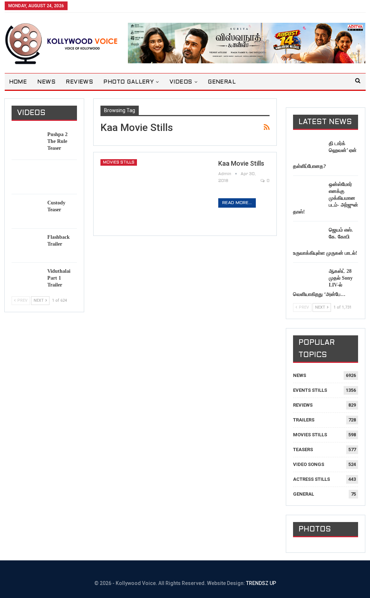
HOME (18, 82)
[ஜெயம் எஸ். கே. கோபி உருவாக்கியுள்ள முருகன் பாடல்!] (308, 238)
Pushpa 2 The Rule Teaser (57, 141)
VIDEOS (180, 82)
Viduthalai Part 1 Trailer (58, 278)
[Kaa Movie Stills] (154, 194)
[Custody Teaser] (27, 210)
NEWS (46, 82)
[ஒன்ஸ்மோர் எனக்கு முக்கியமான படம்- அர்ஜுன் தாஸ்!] (308, 192)
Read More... (237, 203)
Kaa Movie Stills (241, 163)
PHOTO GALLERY (128, 82)
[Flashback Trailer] (27, 245)
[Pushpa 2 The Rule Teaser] (27, 142)
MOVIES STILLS (118, 162)
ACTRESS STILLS (311, 479)
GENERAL (222, 82)
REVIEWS (79, 82)
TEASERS (303, 449)
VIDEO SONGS (308, 464)
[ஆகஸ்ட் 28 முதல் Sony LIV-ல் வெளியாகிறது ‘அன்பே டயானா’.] (308, 279)
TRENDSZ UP (261, 583)
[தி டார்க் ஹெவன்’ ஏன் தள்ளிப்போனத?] (308, 151)
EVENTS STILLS (310, 390)
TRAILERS (303, 420)
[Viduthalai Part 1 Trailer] (27, 279)
